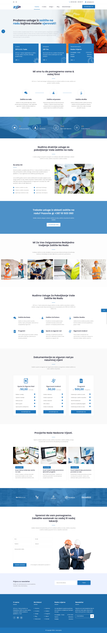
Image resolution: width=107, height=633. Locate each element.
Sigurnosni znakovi (80, 331)
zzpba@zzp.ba (90, 2)
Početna (37, 6)
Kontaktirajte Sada (54, 224)
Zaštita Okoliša (79, 317)
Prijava (84, 582)
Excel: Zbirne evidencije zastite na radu (25, 471)
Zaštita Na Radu (24, 317)
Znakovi (47, 611)
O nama (44, 6)
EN (16, 2)
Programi (21, 331)
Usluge (51, 6)
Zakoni (47, 616)
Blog (58, 6)
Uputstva (47, 608)
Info (104, 310)
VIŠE (16, 60)
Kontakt (47, 619)
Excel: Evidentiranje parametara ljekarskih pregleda (53, 471)
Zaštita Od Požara (52, 317)
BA (13, 2)
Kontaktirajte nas (88, 6)
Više (16, 30)
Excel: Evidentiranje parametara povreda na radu (81, 471)
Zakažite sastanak (20, 565)
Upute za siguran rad (54, 331)
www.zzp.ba (59, 630)
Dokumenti (38, 619)
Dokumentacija (66, 6)
